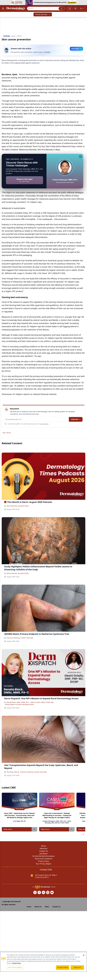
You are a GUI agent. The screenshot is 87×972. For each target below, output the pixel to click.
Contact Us (43, 851)
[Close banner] (84, 2)
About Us (38, 907)
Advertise (43, 848)
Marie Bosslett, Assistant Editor (18, 506)
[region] (43, 962)
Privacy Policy (43, 861)
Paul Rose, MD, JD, (13, 772)
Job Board (43, 853)
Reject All (77, 967)
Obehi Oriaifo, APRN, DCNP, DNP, (42, 702)
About (43, 846)
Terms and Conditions (43, 858)
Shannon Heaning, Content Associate (20, 638)
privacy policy (44, 424)
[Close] (83, 955)
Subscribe (74, 419)
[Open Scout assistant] (75, 8)
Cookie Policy (16, 963)
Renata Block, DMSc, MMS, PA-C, (18, 702)
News (47, 907)
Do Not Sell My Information (44, 856)
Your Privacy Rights (43, 864)
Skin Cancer (7, 433)
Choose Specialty (41, 14)
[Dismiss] (80, 156)
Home (29, 907)
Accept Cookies (62, 967)
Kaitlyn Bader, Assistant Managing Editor (19, 704)
